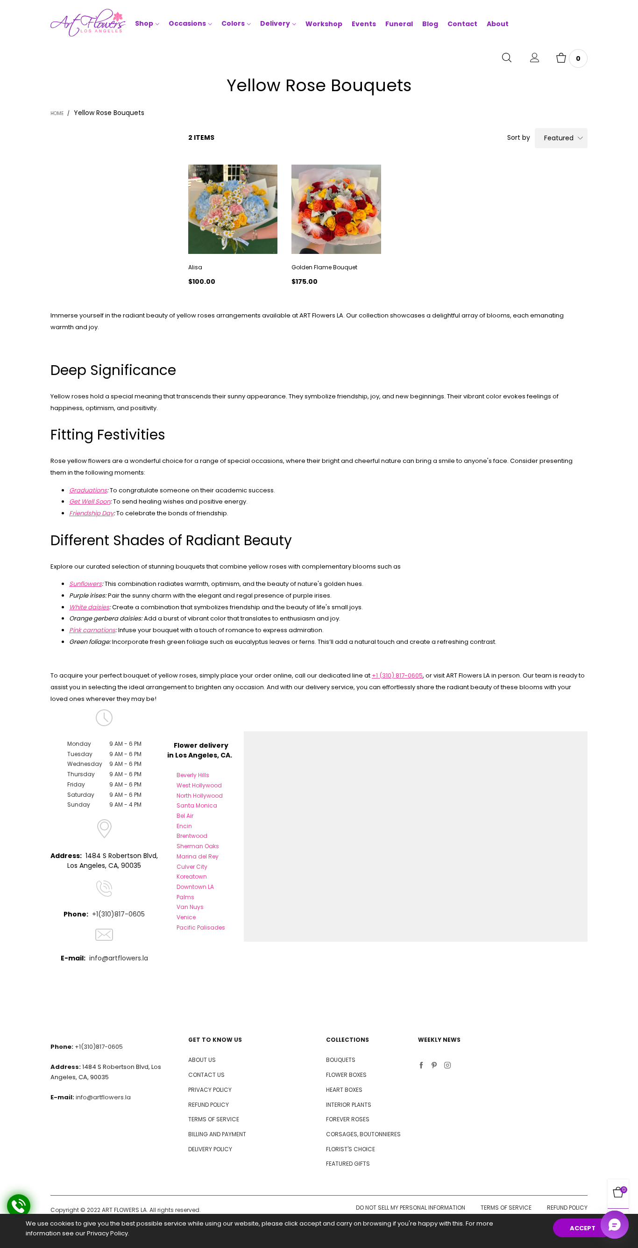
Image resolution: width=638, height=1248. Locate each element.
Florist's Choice (350, 1149)
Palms (185, 897)
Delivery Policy (210, 1149)
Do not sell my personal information (410, 1208)
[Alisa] (232, 209)
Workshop (323, 24)
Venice (186, 917)
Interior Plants (348, 1105)
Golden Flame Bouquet (324, 267)
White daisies (89, 607)
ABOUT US (202, 1060)
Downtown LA (195, 887)
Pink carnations (92, 630)
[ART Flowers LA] (88, 24)
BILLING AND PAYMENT (217, 1134)
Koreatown (192, 876)
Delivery (275, 23)
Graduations (88, 490)
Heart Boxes (344, 1090)
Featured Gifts (348, 1164)
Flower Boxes (346, 1075)
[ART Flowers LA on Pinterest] (434, 1066)
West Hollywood (199, 785)
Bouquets (340, 1060)
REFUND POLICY (208, 1105)
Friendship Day (91, 513)
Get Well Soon (89, 501)
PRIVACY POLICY (210, 1090)
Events (364, 24)
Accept (582, 1228)
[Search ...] (507, 58)
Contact (462, 24)
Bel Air (185, 816)
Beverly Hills (193, 775)
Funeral (399, 24)
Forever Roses (347, 1119)
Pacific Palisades (201, 927)
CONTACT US (206, 1075)
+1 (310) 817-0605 (397, 675)
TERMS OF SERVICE (213, 1119)
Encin (184, 826)
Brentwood (192, 836)
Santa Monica (197, 805)
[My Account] (534, 58)
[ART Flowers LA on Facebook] (421, 1066)
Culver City (192, 867)
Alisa (195, 267)
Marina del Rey (198, 856)
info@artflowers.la (118, 958)
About (498, 24)
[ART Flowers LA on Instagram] (447, 1066)
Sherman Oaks (198, 846)
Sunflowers (85, 583)
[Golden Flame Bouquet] (336, 209)
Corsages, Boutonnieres (363, 1134)
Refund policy (567, 1208)
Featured (559, 138)
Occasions (187, 23)
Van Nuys (190, 907)
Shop (144, 23)
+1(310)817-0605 (118, 914)
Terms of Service (506, 1208)
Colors (233, 23)
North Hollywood (200, 796)
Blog (430, 24)
